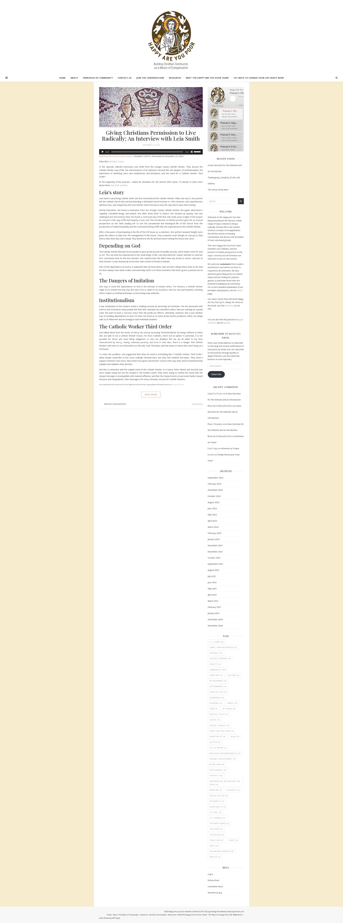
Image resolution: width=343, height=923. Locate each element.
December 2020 (215, 619)
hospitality (218, 737)
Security (233, 790)
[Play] (102, 151)
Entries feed (213, 880)
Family (232, 703)
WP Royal (116, 918)
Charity (215, 664)
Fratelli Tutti (219, 714)
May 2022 (212, 514)
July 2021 (212, 576)
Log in (210, 874)
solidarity (217, 801)
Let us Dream (218, 748)
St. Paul (216, 812)
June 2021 (212, 582)
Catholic (216, 653)
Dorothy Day (218, 692)
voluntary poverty (222, 851)
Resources (175, 77)
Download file (105, 156)
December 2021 (215, 545)
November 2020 (215, 625)
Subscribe (242, 105)
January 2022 (214, 539)
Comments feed (215, 886)
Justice (215, 742)
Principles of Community (98, 77)
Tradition (216, 840)
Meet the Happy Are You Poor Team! (207, 77)
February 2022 (214, 533)
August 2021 (213, 570)
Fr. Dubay (229, 709)
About (74, 77)
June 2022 (212, 508)
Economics (217, 698)
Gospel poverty (220, 725)
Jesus (235, 737)
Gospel (215, 720)
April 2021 (212, 594)
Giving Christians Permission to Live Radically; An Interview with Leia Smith (151, 135)
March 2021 (213, 601)
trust (233, 840)
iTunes (121, 161)
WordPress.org (215, 892)
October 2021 (214, 557)
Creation (216, 675)
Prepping (216, 790)
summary (229, 305)
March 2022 (213, 527)
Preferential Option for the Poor (225, 783)
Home (62, 77)
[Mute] (191, 151)
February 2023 (214, 483)
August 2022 (213, 502)
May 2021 (212, 588)
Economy (216, 703)
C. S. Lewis (217, 642)
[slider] (197, 151)
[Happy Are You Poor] (171, 40)
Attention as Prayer (230, 448)
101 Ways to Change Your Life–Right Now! (259, 77)
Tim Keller (217, 835)
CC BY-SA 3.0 (180, 384)
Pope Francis (218, 770)
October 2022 (214, 496)
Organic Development (223, 759)
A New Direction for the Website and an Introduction (224, 411)
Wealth (215, 857)
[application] (151, 152)
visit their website (119, 185)
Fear (213, 709)
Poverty (216, 776)
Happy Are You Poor (222, 731)
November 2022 (215, 490)
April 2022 (212, 520)
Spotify (112, 161)
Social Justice (219, 796)
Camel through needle (223, 647)
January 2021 (214, 613)
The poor (216, 829)
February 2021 (214, 607)
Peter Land (217, 764)
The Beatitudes (219, 823)
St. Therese (217, 818)
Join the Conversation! (150, 77)
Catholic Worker (220, 659)
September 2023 (215, 477)
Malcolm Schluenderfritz (115, 404)
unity (214, 846)
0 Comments (197, 404)
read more (151, 394)
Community (218, 670)
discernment (218, 686)
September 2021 (215, 564)
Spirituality (218, 807)
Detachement (218, 681)
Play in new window (123, 156)
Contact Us (125, 77)
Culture (233, 675)
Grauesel (174, 384)
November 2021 (215, 551)
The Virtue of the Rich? (218, 189)
